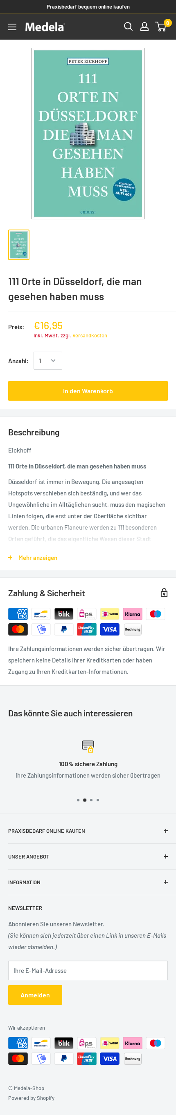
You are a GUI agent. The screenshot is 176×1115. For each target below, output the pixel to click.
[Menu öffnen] (12, 27)
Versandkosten (89, 335)
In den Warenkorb (88, 391)
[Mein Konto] (144, 26)
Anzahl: (18, 360)
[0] (161, 26)
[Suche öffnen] (128, 26)
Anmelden (35, 995)
